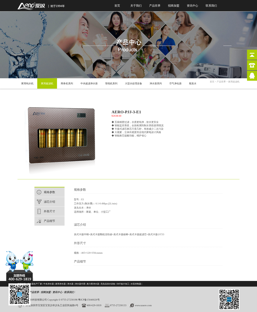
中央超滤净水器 (89, 83)
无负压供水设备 (108, 284)
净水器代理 (80, 284)
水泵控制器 (136, 284)
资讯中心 (192, 5)
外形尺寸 (49, 211)
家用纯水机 (27, 83)
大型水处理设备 (133, 83)
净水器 (70, 284)
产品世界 (154, 5)
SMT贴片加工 (123, 284)
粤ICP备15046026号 (89, 299)
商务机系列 (67, 83)
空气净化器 (175, 83)
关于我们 (136, 5)
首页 (117, 5)
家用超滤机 (47, 83)
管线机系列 (111, 83)
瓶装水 (192, 83)
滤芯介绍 (49, 201)
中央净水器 (48, 284)
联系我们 (211, 5)
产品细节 (49, 220)
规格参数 (49, 192)
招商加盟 (173, 5)
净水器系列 (156, 83)
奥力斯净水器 (93, 284)
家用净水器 (60, 284)
